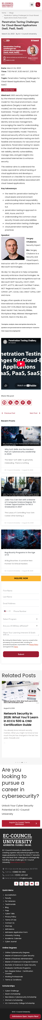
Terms (16, 647)
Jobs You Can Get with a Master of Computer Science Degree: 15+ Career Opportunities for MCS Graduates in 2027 (20, 503)
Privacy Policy (33, 644)
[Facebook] (4, 402)
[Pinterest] (23, 402)
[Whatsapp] (29, 402)
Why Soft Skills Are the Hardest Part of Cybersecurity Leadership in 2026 (20, 451)
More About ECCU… (18, 862)
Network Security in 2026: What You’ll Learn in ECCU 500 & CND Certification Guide (21, 719)
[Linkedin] (16, 402)
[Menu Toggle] (32, 4)
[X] (10, 402)
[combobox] (7, 611)
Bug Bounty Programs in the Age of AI (20, 553)
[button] (15, 762)
